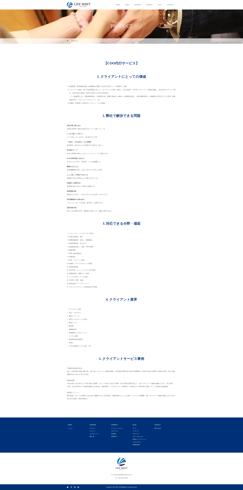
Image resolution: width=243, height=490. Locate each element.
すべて (134, 428)
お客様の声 (114, 436)
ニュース (70, 428)
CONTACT (170, 5)
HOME (118, 5)
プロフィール (114, 431)
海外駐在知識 (136, 444)
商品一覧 (92, 436)
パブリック (92, 428)
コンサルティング (94, 433)
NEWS (127, 5)
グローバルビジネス (138, 436)
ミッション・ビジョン (117, 428)
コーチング (92, 431)
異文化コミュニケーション (139, 439)
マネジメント (136, 433)
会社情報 (113, 433)
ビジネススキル (137, 442)
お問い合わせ (157, 428)
